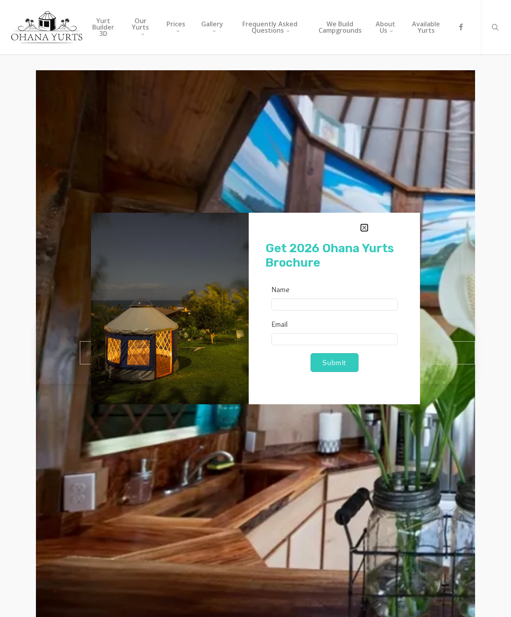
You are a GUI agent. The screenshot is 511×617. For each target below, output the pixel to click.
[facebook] (460, 27)
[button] (364, 228)
